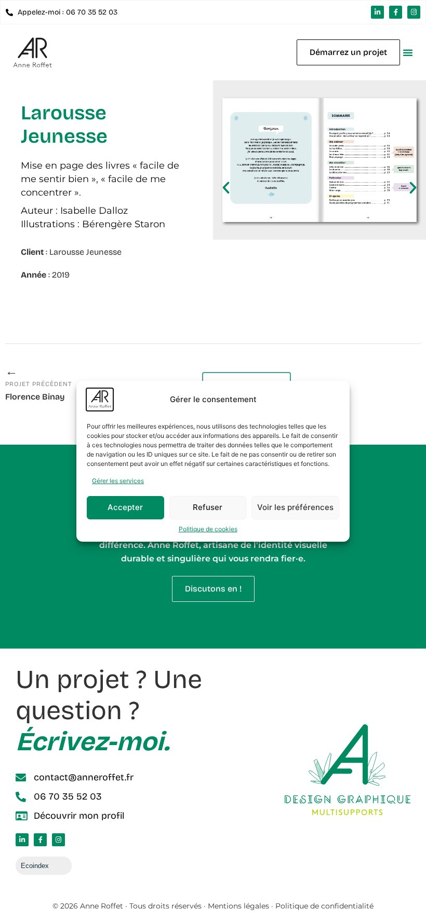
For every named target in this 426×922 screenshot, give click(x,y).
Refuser (207, 507)
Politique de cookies (208, 529)
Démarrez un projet (348, 52)
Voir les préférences (295, 507)
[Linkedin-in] (377, 12)
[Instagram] (413, 12)
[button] (408, 52)
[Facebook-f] (395, 12)
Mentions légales (238, 906)
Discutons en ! (213, 589)
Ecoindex (35, 866)
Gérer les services (118, 481)
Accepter (125, 507)
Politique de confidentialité (324, 906)
